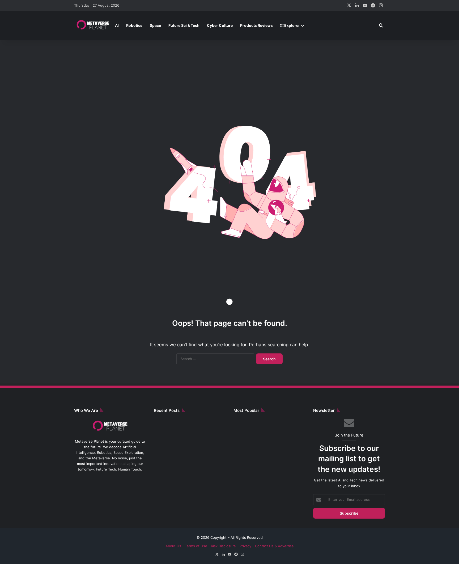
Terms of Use (196, 546)
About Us (173, 546)
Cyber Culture (220, 25)
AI (117, 25)
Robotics (134, 25)
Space (155, 25)
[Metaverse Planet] (92, 25)
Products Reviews (256, 25)
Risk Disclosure (223, 546)
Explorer (291, 25)
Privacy (245, 546)
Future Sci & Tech (183, 25)
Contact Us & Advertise (274, 546)
